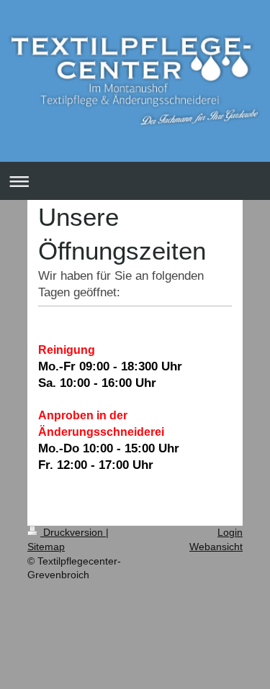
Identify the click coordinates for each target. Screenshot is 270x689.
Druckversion (73, 532)
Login (230, 532)
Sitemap (46, 546)
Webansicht (216, 546)
